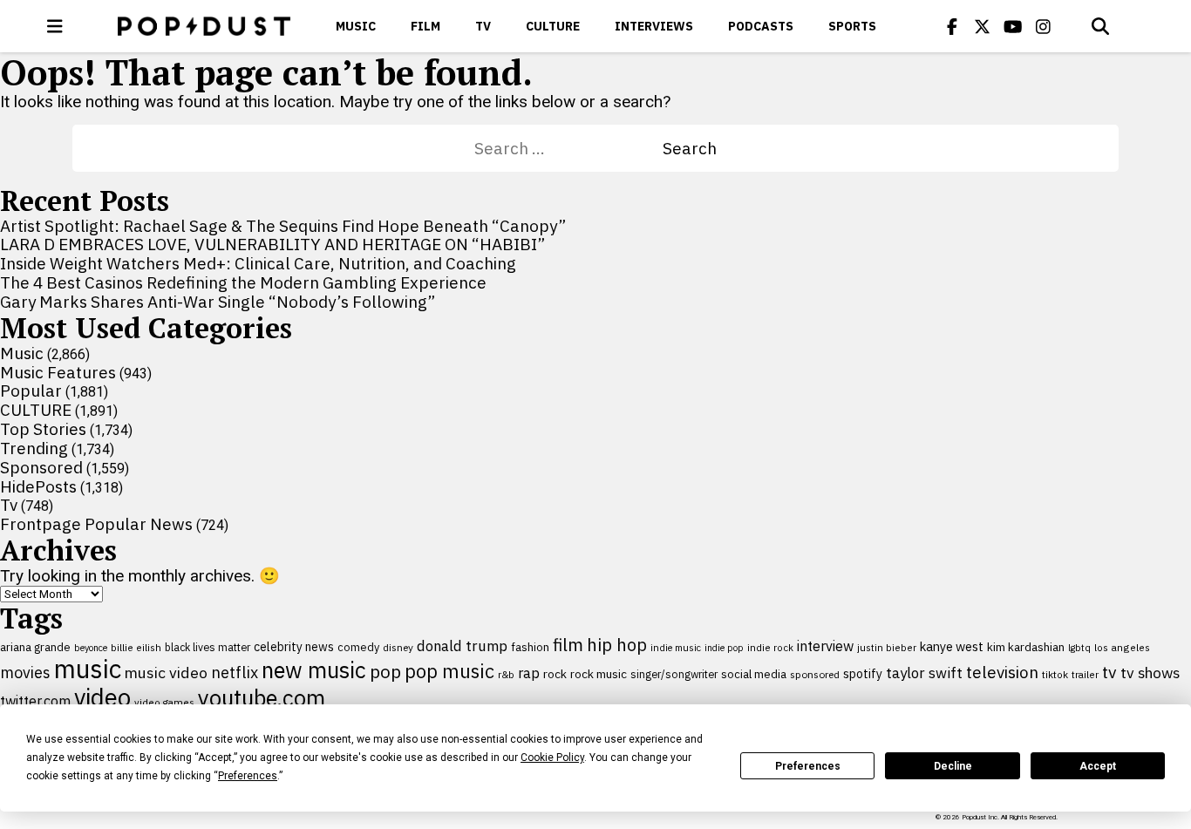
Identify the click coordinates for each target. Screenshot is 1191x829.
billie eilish (136, 647)
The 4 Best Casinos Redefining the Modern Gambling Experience (243, 282)
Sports (852, 26)
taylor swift (924, 673)
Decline (953, 766)
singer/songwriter (674, 674)
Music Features (58, 372)
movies (25, 673)
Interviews (654, 26)
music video (166, 673)
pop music (449, 671)
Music (356, 26)
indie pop (724, 648)
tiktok (1055, 674)
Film (425, 26)
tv (1109, 672)
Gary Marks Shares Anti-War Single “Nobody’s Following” (217, 301)
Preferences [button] (247, 776)
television (1002, 672)
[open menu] (55, 26)
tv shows (1150, 673)
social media (753, 674)
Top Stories (43, 428)
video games (164, 702)
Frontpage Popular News (96, 523)
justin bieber (886, 648)
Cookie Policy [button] (552, 757)
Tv (483, 26)
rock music (598, 674)
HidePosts (38, 486)
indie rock (770, 648)
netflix (234, 672)
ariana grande (35, 647)
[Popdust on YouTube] (1013, 26)
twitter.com (35, 701)
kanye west (951, 646)
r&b (506, 674)
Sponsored (41, 467)
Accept (1097, 766)
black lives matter (207, 647)
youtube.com (261, 697)
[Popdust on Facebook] (952, 26)
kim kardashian (1026, 647)
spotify (862, 673)
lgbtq (1079, 648)
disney (398, 647)
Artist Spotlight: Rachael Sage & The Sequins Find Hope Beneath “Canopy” (283, 225)
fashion (530, 647)
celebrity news (294, 647)
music (87, 668)
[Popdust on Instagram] (1044, 26)
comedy (358, 647)
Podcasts (760, 26)
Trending (34, 448)
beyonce (90, 648)
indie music (675, 648)
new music (314, 670)
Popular (31, 390)
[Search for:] (568, 148)
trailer (1085, 674)
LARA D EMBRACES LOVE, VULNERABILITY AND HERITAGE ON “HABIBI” (272, 244)
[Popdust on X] (983, 26)
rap (529, 673)
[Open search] (1100, 26)
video (102, 697)
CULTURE (553, 26)
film (568, 644)
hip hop (617, 645)
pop (385, 671)
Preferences (808, 766)
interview (825, 646)
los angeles (1122, 647)
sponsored (815, 674)
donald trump (462, 646)
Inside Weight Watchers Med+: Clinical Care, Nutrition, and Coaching (258, 263)
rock (555, 674)
